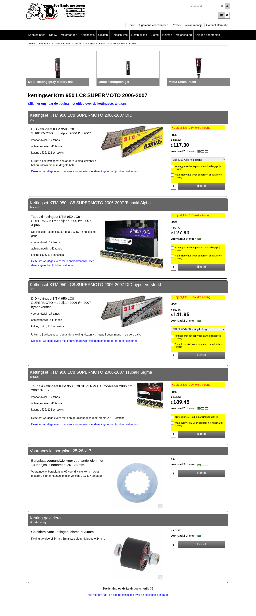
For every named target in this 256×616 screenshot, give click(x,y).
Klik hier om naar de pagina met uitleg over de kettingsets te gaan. (77, 103)
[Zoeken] (227, 6)
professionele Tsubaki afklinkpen (196, 416)
